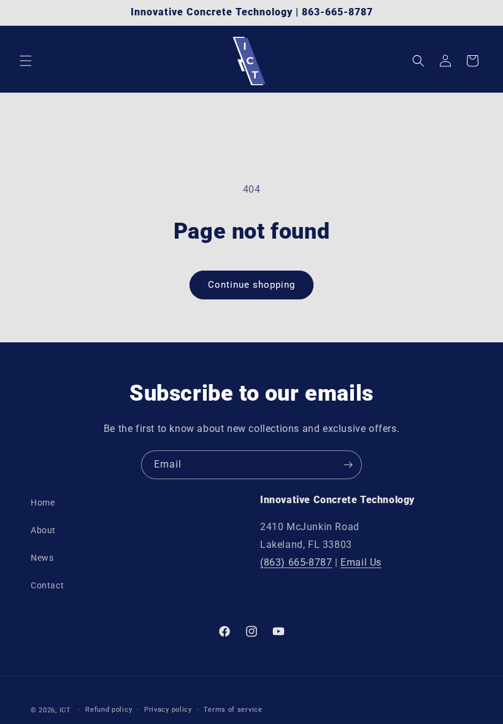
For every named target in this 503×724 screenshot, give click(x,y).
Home (43, 502)
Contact (47, 585)
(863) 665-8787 (296, 562)
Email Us (361, 562)
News (42, 558)
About (43, 530)
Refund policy (108, 710)
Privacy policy (168, 710)
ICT (65, 710)
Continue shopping (251, 284)
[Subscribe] (347, 464)
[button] (25, 60)
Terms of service (233, 710)
